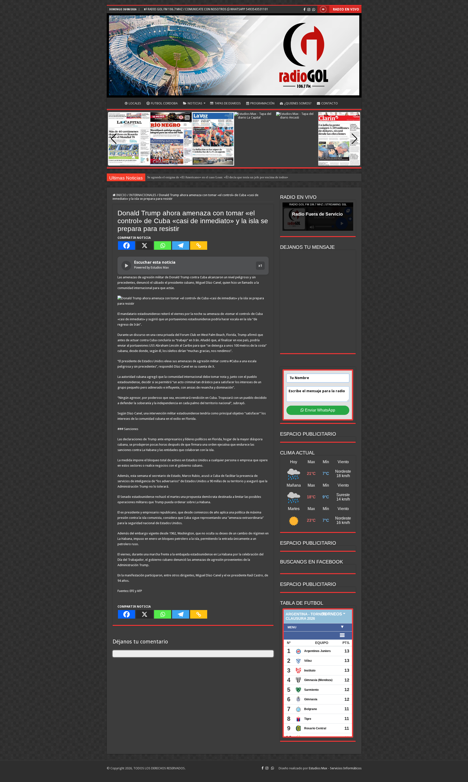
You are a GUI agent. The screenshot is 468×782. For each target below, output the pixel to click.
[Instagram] (309, 9)
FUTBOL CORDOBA (164, 103)
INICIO (115, 103)
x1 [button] (260, 265)
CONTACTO (329, 103)
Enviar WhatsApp (319, 410)
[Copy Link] (198, 245)
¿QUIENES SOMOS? (298, 103)
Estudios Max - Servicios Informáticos (335, 768)
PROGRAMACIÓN (262, 103)
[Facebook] (304, 9)
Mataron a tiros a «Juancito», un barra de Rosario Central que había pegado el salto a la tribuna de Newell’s (217, 177)
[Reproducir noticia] (126, 266)
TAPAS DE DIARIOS (227, 103)
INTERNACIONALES (142, 195)
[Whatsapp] (162, 245)
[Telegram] (180, 245)
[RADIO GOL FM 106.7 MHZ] (234, 55)
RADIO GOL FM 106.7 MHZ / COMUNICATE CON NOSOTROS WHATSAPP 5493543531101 (207, 9)
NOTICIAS (195, 103)
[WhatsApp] (314, 9)
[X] (144, 245)
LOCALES (135, 103)
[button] (354, 138)
